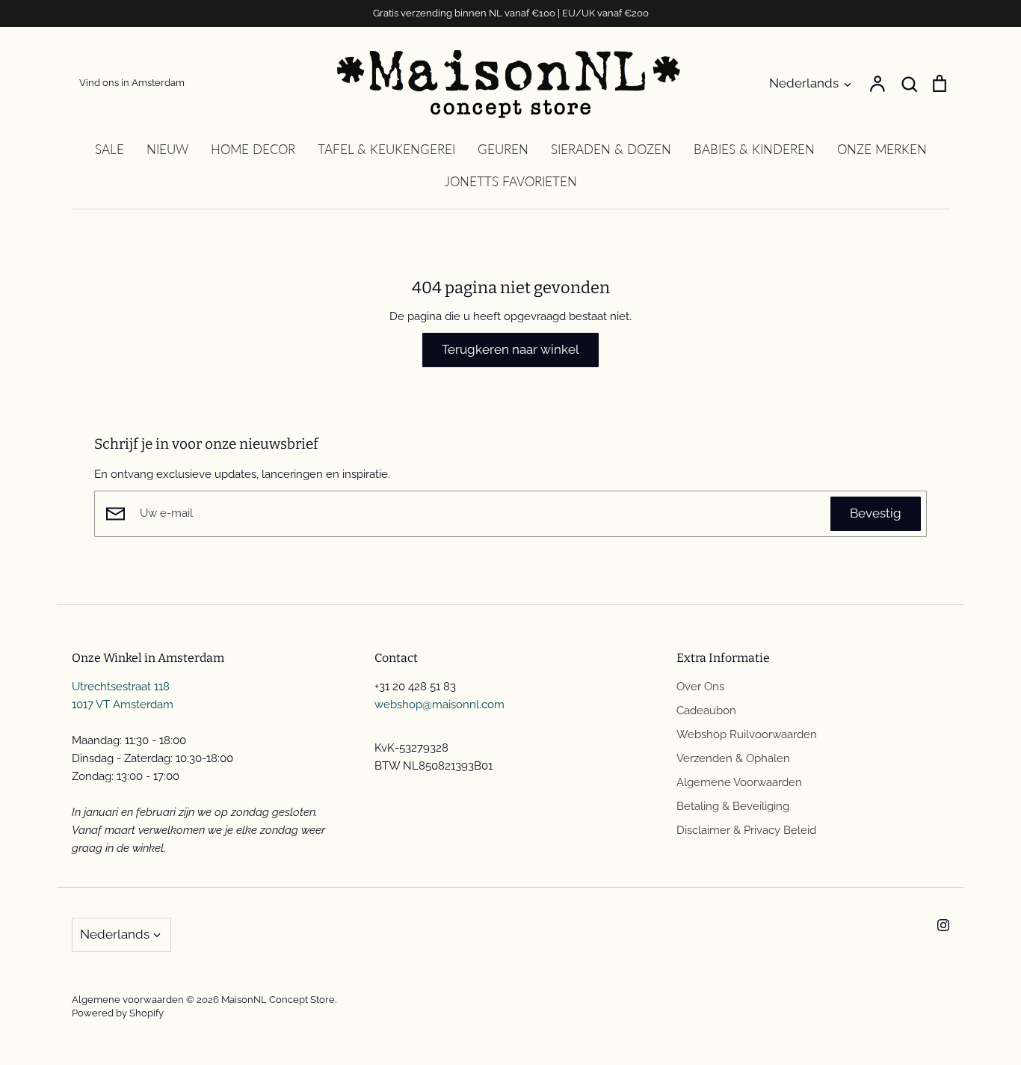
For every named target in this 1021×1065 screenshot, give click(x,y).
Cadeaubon (706, 710)
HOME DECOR (253, 149)
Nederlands (804, 83)
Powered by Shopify (118, 1013)
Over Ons (700, 686)
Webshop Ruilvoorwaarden (746, 734)
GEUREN (503, 149)
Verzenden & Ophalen (733, 758)
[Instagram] (943, 925)
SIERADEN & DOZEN (611, 149)
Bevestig (875, 513)
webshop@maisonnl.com (439, 704)
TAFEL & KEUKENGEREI (386, 149)
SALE (109, 149)
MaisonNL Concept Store (278, 999)
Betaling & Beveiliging (732, 806)
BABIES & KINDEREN (754, 149)
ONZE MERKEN (882, 149)
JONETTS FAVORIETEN (511, 181)
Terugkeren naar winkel (510, 349)
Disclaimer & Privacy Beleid (746, 830)
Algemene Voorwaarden (739, 782)
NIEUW (167, 149)
